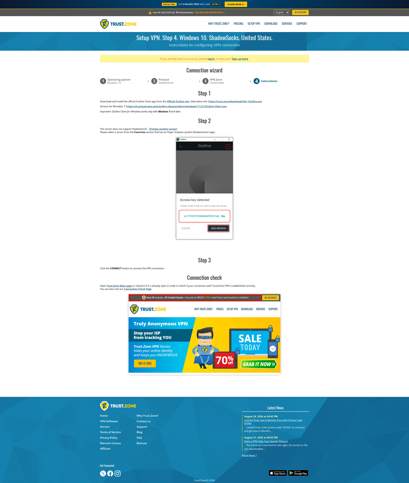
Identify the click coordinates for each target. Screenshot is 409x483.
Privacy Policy (108, 438)
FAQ (139, 438)
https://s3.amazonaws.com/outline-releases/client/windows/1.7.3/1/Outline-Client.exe (176, 106)
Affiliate (105, 448)
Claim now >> (236, 4)
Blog (139, 432)
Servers (287, 23)
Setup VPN (254, 23)
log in (211, 59)
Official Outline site (178, 101)
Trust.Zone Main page (119, 285)
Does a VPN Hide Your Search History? (266, 441)
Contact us (143, 421)
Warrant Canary (110, 443)
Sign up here (240, 59)
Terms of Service (110, 432)
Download (270, 23)
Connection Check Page (137, 289)
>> (210, 12)
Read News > (249, 455)
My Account (300, 12)
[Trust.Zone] (118, 24)
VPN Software (109, 421)
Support (302, 23)
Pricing (238, 23)
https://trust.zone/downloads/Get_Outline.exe (235, 101)
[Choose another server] (163, 128)
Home (104, 415)
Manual (142, 443)
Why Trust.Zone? (218, 23)
